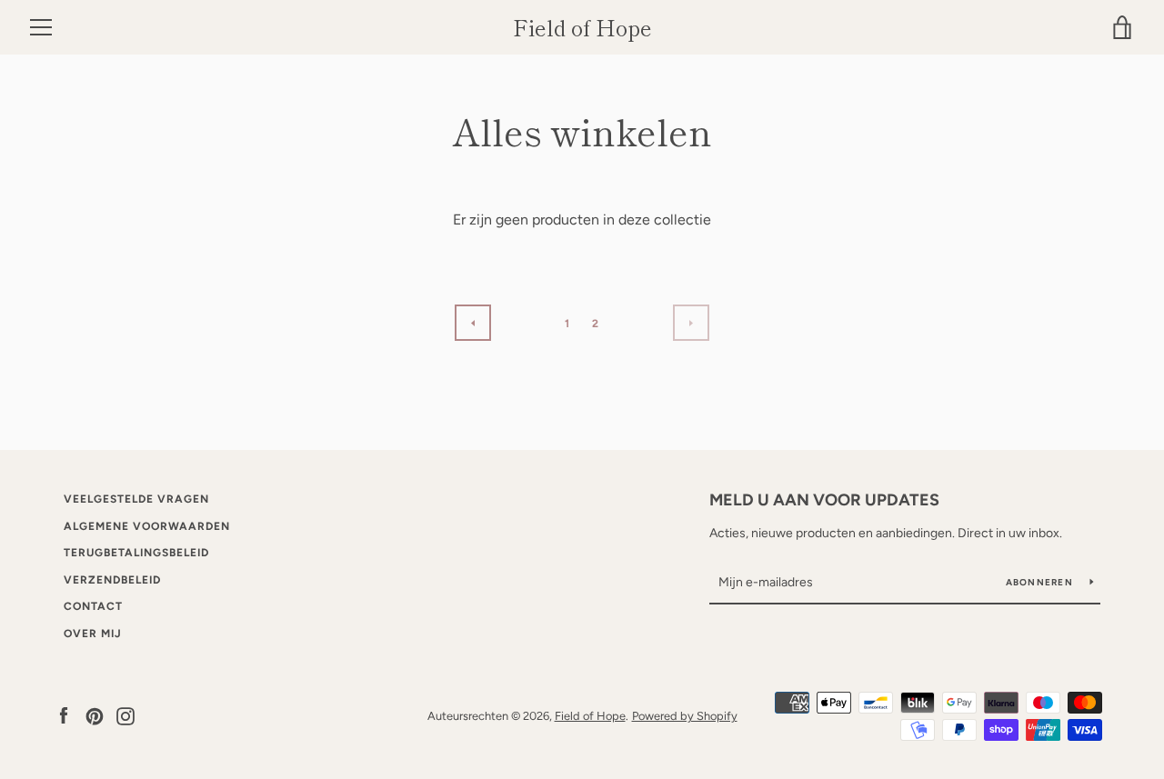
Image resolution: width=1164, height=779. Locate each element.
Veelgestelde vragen (136, 499)
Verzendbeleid (112, 580)
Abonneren (1041, 582)
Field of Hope (582, 28)
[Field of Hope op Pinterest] (94, 715)
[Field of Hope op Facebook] (64, 715)
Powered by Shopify (685, 716)
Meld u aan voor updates (824, 500)
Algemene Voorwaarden (147, 526)
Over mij (93, 633)
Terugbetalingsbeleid (136, 552)
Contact (93, 606)
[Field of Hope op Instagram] (125, 715)
